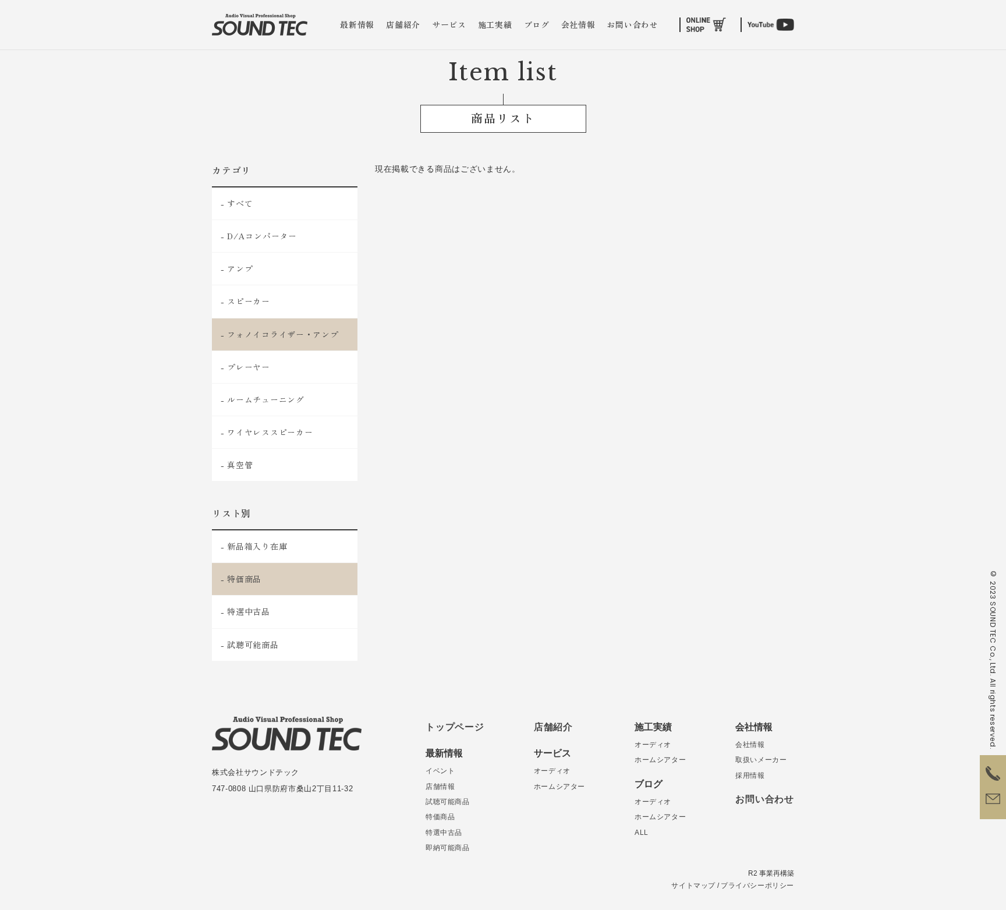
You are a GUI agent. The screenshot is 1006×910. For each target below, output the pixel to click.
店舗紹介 (403, 24)
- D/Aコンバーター (259, 236)
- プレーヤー (245, 367)
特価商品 (440, 817)
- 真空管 (237, 464)
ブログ (537, 24)
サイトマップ (693, 885)
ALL (642, 832)
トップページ (455, 727)
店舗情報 (440, 786)
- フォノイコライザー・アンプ (280, 334)
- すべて (237, 203)
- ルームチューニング (262, 399)
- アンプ (237, 268)
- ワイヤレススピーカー (267, 432)
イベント (440, 771)
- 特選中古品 (245, 611)
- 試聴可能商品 (250, 644)
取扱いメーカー (761, 760)
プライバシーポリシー (757, 885)
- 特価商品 (241, 579)
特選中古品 (444, 832)
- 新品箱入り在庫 (254, 546)
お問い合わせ (632, 24)
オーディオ (552, 771)
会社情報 (578, 24)
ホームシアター (559, 786)
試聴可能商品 (448, 802)
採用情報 (749, 775)
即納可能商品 (448, 848)
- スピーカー (245, 301)
